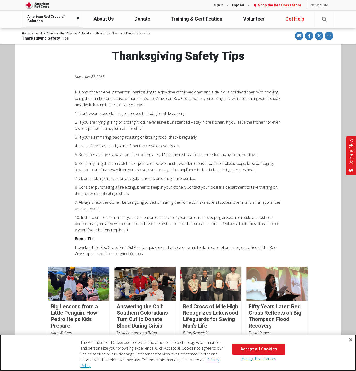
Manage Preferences (258, 358)
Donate (142, 19)
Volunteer (254, 19)
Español (238, 5)
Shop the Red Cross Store (279, 5)
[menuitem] (51, 18)
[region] (178, 353)
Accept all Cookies (258, 349)
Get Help (294, 19)
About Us (103, 19)
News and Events (123, 33)
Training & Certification (196, 19)
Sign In (218, 5)
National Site (319, 5)
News (143, 33)
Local (38, 33)
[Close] (350, 340)
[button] (324, 19)
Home (26, 33)
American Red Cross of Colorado (68, 33)
